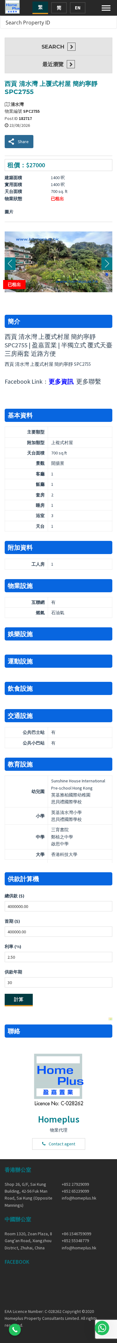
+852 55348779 (75, 1240)
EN (77, 8)
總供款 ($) (14, 896)
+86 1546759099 (76, 1234)
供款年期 (13, 972)
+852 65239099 (75, 1191)
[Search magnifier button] (110, 22)
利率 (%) (13, 946)
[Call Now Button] (15, 1330)
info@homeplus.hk (79, 1198)
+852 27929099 (75, 1184)
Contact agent (62, 1144)
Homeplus (58, 1119)
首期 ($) (12, 921)
